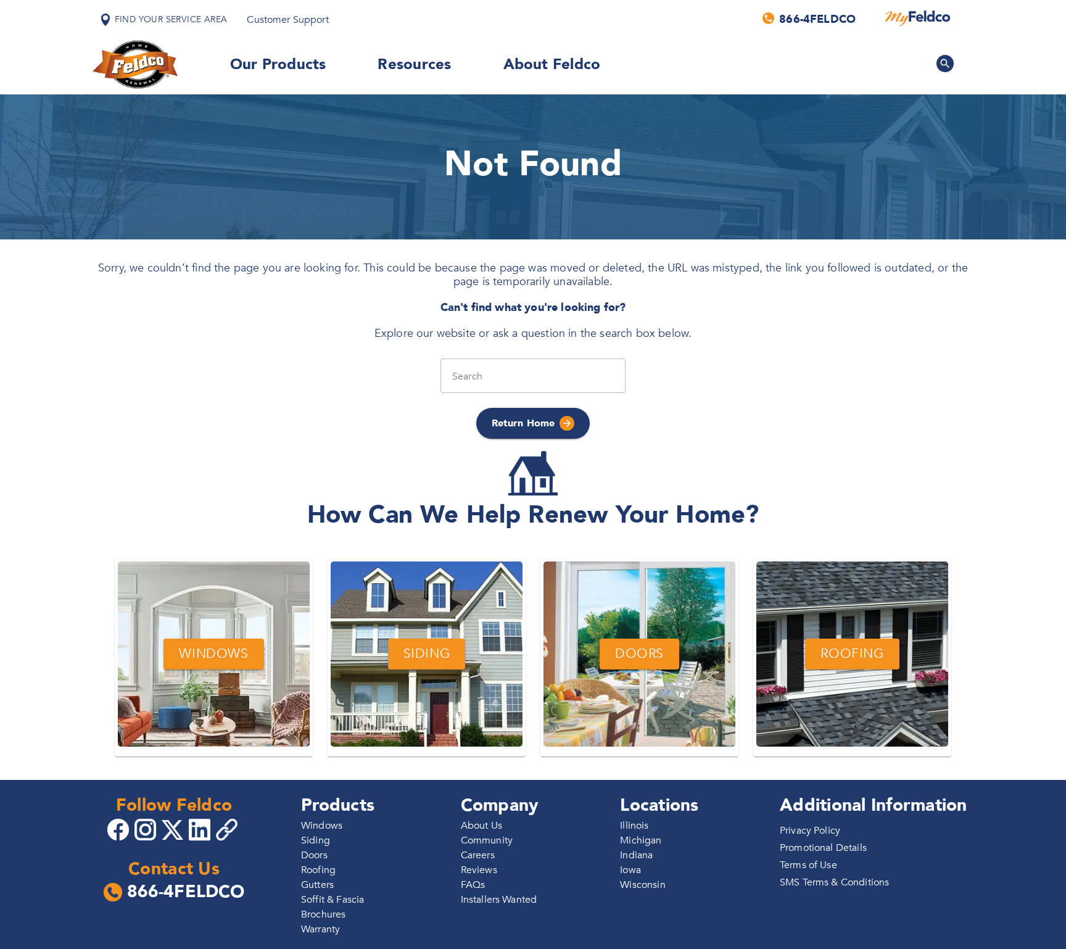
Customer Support (287, 20)
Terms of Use (808, 865)
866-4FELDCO (186, 892)
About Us (481, 825)
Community (487, 840)
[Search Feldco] (945, 63)
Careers (478, 855)
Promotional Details (823, 848)
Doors (314, 855)
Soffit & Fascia (332, 899)
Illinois (634, 825)
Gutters (317, 885)
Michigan (640, 840)
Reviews (479, 870)
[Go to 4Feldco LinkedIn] (201, 828)
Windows (321, 825)
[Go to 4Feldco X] (174, 828)
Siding (315, 840)
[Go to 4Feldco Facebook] (119, 828)
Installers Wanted (499, 899)
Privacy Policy (810, 830)
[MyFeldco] (917, 18)
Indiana (636, 855)
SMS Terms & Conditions (834, 882)
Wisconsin (642, 885)
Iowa (630, 870)
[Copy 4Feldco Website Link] (228, 829)
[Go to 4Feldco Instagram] (146, 828)
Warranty (320, 929)
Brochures (323, 914)
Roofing (318, 870)
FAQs (473, 885)
